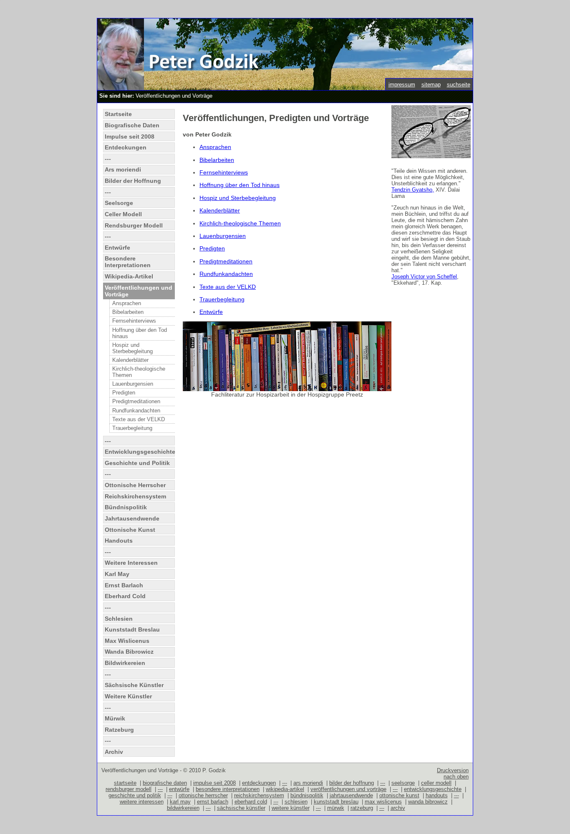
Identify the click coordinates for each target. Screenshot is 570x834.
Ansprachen (126, 303)
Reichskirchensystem (135, 496)
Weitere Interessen (131, 562)
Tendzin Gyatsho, (412, 190)
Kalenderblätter (130, 360)
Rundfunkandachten (136, 410)
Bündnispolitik (126, 507)
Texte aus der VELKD (138, 419)
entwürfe (179, 789)
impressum (401, 84)
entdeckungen (259, 783)
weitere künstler (291, 808)
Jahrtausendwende (132, 518)
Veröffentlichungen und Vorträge (138, 291)
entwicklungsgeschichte (433, 789)
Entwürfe (117, 247)
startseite (125, 783)
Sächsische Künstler (134, 685)
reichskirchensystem (259, 795)
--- (108, 158)
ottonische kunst (399, 795)
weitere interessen (142, 802)
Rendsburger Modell (134, 225)
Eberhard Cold (125, 596)
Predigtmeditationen (136, 401)
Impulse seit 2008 (129, 136)
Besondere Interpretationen (128, 261)
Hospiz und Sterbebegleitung (132, 348)
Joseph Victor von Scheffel (424, 276)
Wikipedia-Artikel (129, 276)
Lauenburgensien (132, 384)
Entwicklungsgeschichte (139, 451)
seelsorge (403, 783)
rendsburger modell (128, 789)
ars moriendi (308, 783)
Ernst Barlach (124, 585)
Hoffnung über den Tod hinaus (139, 333)
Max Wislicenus (127, 640)
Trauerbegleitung (132, 428)
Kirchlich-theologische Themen (138, 372)
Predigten (123, 392)
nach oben (456, 776)
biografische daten (165, 783)
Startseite (118, 114)
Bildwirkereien (125, 663)
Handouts (119, 540)
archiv (398, 808)
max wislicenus (383, 802)
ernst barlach (212, 802)
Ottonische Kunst (130, 529)
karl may (180, 802)
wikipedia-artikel (285, 789)
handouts (437, 795)
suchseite (458, 84)
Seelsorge (119, 203)
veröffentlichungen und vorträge (348, 789)
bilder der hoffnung (351, 783)
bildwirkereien (183, 808)
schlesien (296, 802)
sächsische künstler (241, 808)
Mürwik (115, 718)
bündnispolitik (306, 795)
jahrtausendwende (351, 795)
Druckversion (453, 770)
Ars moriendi (123, 169)
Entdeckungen (125, 147)
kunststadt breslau (336, 802)
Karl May (117, 574)
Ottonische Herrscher (135, 485)
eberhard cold (251, 802)
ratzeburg (362, 808)
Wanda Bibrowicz (129, 651)
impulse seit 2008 (214, 783)
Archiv (114, 751)
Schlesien (119, 618)
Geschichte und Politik (137, 463)
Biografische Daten (132, 125)
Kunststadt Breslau (132, 629)
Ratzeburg (119, 729)
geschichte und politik (134, 795)
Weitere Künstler (128, 696)
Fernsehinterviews (134, 321)
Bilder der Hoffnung (133, 180)
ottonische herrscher (203, 795)
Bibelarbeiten (128, 312)
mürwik (335, 808)
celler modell (436, 783)
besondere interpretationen (228, 789)
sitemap (431, 84)
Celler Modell (123, 214)
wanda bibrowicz (428, 802)
